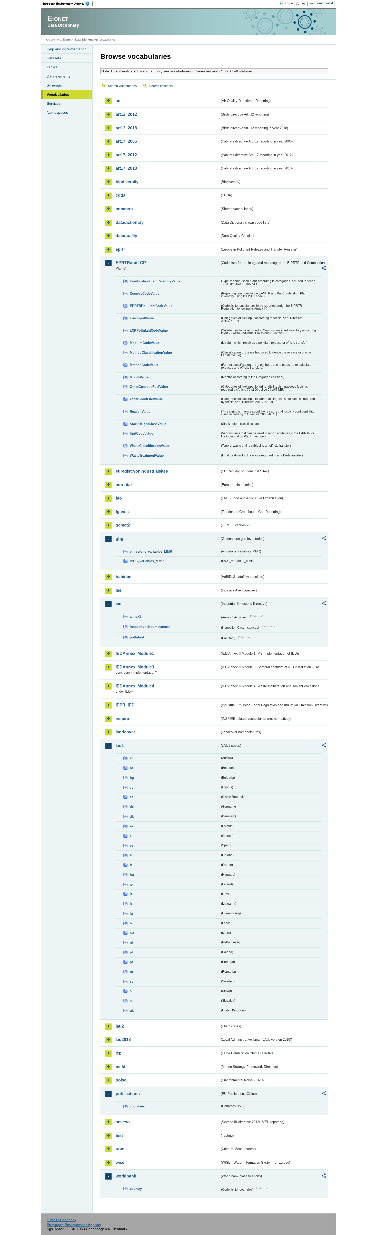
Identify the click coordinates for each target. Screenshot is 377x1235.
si (131, 991)
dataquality (126, 236)
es (131, 845)
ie (131, 884)
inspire (122, 718)
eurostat (124, 485)
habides (123, 577)
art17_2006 (126, 141)
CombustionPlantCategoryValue (155, 281)
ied (119, 603)
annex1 (135, 616)
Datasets (54, 58)
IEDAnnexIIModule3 (135, 667)
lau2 (120, 1026)
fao (119, 498)
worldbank (126, 1176)
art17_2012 (126, 155)
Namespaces (57, 112)
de (132, 807)
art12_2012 (126, 114)
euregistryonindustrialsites (142, 471)
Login (289, 3)
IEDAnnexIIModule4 (135, 686)
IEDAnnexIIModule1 (135, 653)
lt (131, 904)
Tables (52, 67)
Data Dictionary (85, 39)
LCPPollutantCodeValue (149, 330)
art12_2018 (126, 128)
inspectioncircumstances (150, 627)
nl (131, 942)
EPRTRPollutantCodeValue (151, 306)
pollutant (137, 637)
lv (131, 923)
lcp (119, 1053)
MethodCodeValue (144, 365)
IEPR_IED (125, 705)
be (132, 768)
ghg (119, 539)
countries (137, 1106)
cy (131, 787)
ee (131, 826)
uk (132, 1010)
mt (132, 933)
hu (132, 875)
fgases (122, 512)
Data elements (58, 76)
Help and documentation (66, 49)
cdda (120, 195)
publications (128, 1094)
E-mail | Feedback (61, 1220)
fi (131, 855)
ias (118, 590)
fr (131, 865)
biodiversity (127, 182)
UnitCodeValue (141, 433)
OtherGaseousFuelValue (149, 387)
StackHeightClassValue (148, 424)
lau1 (120, 745)
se (131, 981)
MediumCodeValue (145, 343)
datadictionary (130, 222)
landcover (125, 732)
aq (118, 101)
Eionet (67, 39)
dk (132, 816)
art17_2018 (126, 168)
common (124, 209)
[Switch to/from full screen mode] (305, 3)
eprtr (120, 249)
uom (120, 1149)
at (131, 758)
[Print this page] (298, 3)
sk (131, 1001)
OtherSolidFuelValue (146, 399)
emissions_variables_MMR (151, 551)
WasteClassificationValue (150, 446)
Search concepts (161, 86)
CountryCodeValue (144, 293)
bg (132, 778)
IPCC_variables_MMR (147, 561)
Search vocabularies (122, 86)
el (131, 836)
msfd (120, 1067)
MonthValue (139, 377)
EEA (68, 3)
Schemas (54, 85)
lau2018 (123, 1039)
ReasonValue (140, 412)
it (131, 894)
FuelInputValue (142, 318)
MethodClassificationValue (151, 353)
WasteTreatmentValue (147, 455)
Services (54, 103)
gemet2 (123, 525)
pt (131, 962)
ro (131, 972)
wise (120, 1162)
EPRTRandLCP (131, 263)
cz (131, 797)
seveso (123, 1122)
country (136, 1189)
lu (131, 913)
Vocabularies (58, 94)
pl (131, 952)
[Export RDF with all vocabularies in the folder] (324, 269)
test (119, 1135)
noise (121, 1080)
